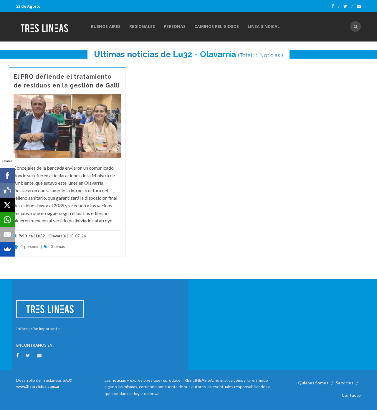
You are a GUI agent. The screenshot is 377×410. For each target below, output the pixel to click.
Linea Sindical (264, 26)
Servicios (344, 382)
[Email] (7, 234)
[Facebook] (336, 6)
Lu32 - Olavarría (204, 54)
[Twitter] (348, 6)
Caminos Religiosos (216, 26)
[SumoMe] (7, 249)
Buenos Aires (105, 26)
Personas (175, 26)
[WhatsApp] (7, 219)
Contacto (351, 395)
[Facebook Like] (7, 190)
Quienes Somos (313, 382)
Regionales (142, 26)
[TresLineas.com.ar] (49, 26)
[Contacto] (359, 6)
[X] (7, 205)
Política (26, 236)
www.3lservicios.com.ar (38, 386)
